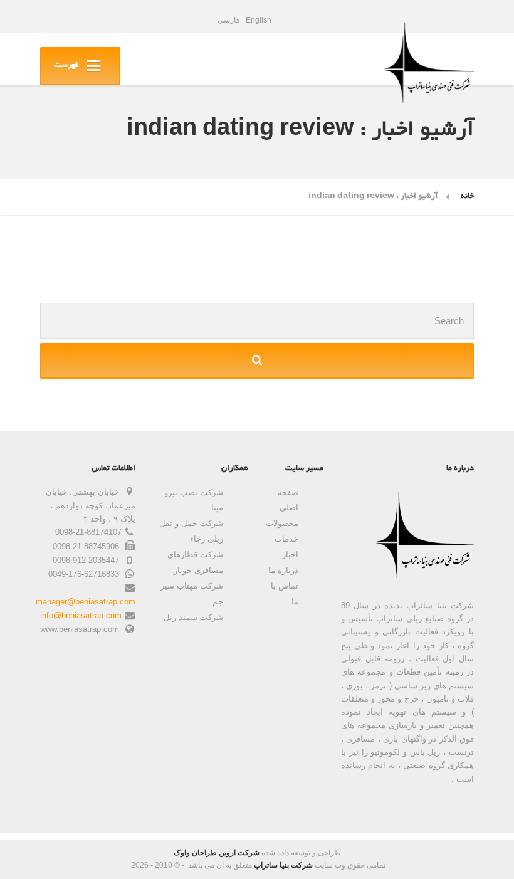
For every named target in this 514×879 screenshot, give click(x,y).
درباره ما (283, 570)
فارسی (229, 20)
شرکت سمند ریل (193, 617)
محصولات (282, 523)
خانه (467, 196)
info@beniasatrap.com (81, 615)
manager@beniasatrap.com (85, 601)
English (258, 20)
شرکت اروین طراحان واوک (217, 852)
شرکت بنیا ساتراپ (283, 865)
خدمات (286, 539)
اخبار (290, 554)
